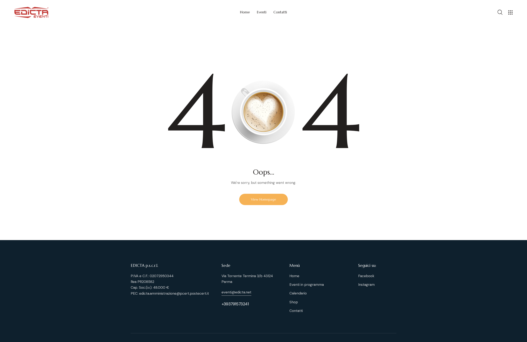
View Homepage (263, 199)
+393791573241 (235, 304)
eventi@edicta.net (236, 292)
